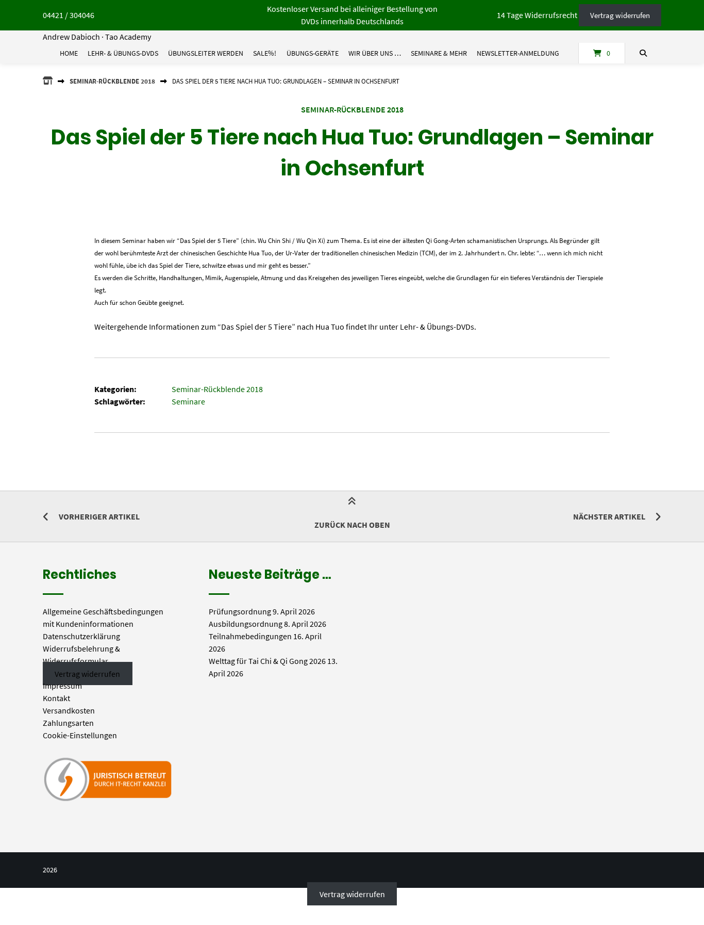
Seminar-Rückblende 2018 (112, 81)
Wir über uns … (374, 53)
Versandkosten (69, 710)
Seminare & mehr (439, 53)
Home (69, 53)
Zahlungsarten (68, 723)
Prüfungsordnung (240, 611)
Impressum (62, 685)
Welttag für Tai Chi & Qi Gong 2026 (267, 661)
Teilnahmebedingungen (250, 636)
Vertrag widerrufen (620, 15)
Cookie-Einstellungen (80, 735)
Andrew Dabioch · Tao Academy (97, 36)
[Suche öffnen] (643, 53)
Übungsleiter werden (205, 53)
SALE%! (264, 53)
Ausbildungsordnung (245, 624)
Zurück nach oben (352, 525)
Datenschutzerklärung (81, 636)
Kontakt (56, 698)
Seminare (188, 401)
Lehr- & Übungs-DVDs (123, 53)
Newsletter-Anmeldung (518, 53)
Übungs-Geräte (313, 53)
